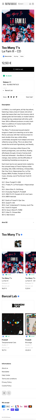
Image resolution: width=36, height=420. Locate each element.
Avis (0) (4, 222)
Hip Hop (16, 56)
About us (5, 368)
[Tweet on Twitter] (14, 97)
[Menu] (3, 4)
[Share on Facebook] (8, 97)
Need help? (29, 97)
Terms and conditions (9, 379)
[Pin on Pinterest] (11, 97)
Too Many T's (11, 47)
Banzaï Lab (9, 90)
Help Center (6, 375)
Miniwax (8, 417)
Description (6, 105)
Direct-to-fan (8, 56)
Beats (21, 56)
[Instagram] (4, 393)
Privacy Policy (7, 382)
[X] (9, 393)
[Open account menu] (30, 4)
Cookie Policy (6, 386)
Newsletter (5, 372)
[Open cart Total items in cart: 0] (33, 4)
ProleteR (5, 340)
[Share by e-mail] (16, 97)
